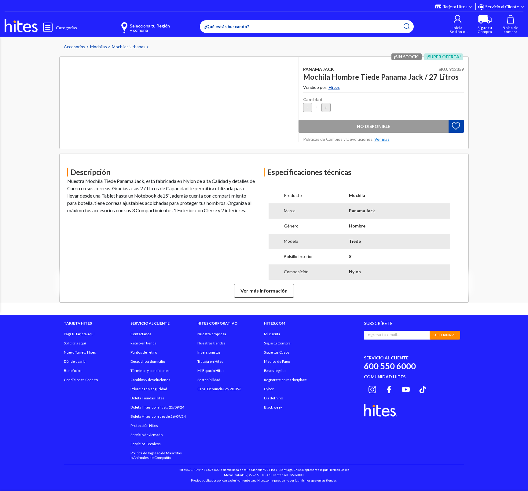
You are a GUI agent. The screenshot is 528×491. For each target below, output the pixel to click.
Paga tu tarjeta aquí (79, 334)
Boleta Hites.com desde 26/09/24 (158, 416)
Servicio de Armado (146, 434)
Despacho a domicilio (147, 361)
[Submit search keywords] (407, 26)
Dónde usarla (75, 361)
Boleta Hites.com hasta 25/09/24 (157, 407)
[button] (457, 24)
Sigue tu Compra (277, 343)
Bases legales (275, 370)
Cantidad (312, 99)
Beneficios (73, 370)
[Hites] (21, 26)
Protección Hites (144, 425)
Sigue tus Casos (276, 352)
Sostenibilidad (208, 379)
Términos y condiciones (150, 370)
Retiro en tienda (143, 343)
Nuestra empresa (211, 334)
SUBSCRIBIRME (445, 335)
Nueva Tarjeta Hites (80, 352)
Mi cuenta (272, 334)
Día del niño (273, 398)
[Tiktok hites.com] (423, 389)
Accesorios (75, 46)
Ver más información (264, 290)
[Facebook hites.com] (389, 389)
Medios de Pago (277, 361)
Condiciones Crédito (81, 379)
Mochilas (99, 46)
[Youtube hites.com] (406, 389)
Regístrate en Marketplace (285, 379)
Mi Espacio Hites (210, 370)
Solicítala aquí (75, 343)
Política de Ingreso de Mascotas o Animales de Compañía (156, 455)
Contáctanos (140, 334)
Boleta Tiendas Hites (147, 398)
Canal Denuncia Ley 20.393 (219, 389)
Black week (273, 407)
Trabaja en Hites (210, 361)
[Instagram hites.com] (372, 389)
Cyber (269, 389)
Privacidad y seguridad (148, 389)
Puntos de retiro (143, 352)
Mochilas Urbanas (129, 46)
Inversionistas (209, 352)
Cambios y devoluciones (150, 379)
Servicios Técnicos (145, 444)
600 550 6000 (390, 366)
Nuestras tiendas (211, 343)
